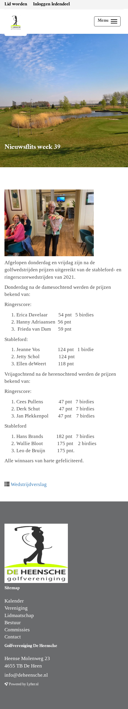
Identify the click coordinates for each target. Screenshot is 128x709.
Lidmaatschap (19, 615)
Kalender (14, 601)
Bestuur (12, 622)
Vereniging (16, 608)
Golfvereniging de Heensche (13, 21)
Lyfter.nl (32, 684)
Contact (12, 637)
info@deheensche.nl (26, 675)
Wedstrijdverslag (29, 484)
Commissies (17, 629)
